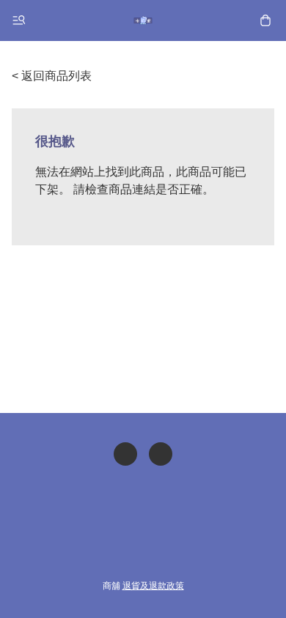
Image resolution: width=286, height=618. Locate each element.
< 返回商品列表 (52, 76)
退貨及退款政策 (153, 586)
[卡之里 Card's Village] (143, 20)
